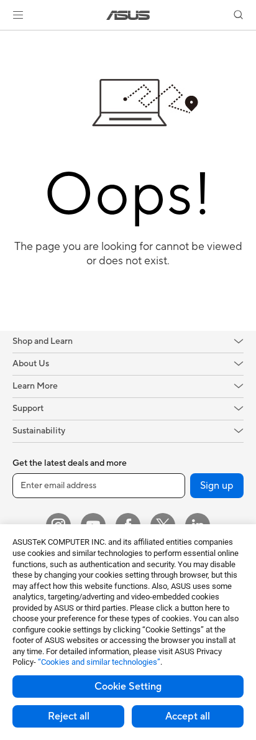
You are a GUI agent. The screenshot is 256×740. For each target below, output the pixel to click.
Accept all (187, 716)
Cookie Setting (128, 686)
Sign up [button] (217, 485)
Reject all (68, 716)
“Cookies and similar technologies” (99, 662)
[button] (18, 15)
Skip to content (7, 38)
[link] (128, 15)
